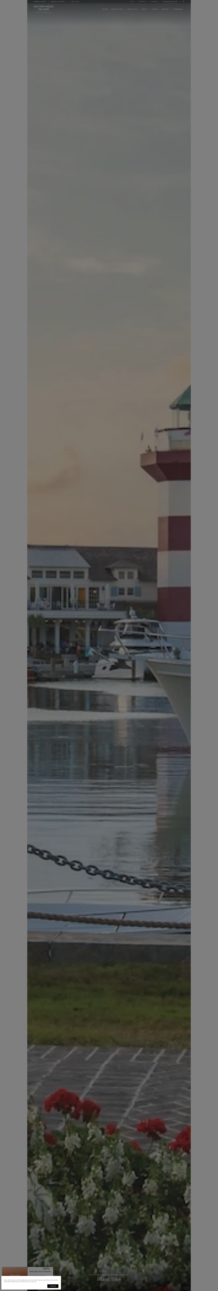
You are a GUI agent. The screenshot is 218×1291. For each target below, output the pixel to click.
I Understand (53, 1286)
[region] (31, 1283)
